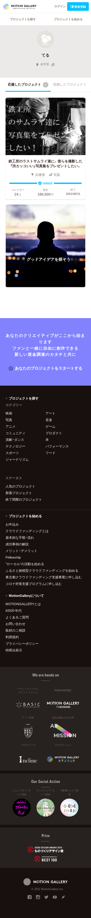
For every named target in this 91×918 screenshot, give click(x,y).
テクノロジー (15, 446)
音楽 (49, 419)
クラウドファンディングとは (27, 530)
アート (50, 413)
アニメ (10, 426)
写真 (9, 419)
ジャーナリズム (17, 459)
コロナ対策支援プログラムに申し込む (34, 583)
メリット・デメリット (21, 550)
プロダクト (54, 433)
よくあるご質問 (17, 617)
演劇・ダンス (15, 439)
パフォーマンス (57, 446)
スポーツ (12, 452)
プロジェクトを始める (68, 19)
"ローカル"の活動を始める (25, 563)
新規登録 (80, 6)
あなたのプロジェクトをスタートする (48, 368)
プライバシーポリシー (22, 643)
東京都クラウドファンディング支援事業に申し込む (44, 577)
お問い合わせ (15, 623)
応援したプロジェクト (27, 84)
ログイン (60, 6)
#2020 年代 (14, 610)
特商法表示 (14, 650)
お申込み (12, 524)
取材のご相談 (15, 630)
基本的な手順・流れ (20, 537)
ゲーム (50, 426)
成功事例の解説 (17, 544)
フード (50, 452)
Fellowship (13, 557)
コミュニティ (15, 433)
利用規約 (12, 636)
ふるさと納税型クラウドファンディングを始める (42, 570)
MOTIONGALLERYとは (23, 603)
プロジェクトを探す (23, 19)
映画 (9, 413)
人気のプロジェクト (20, 486)
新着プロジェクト (19, 492)
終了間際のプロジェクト (24, 499)
